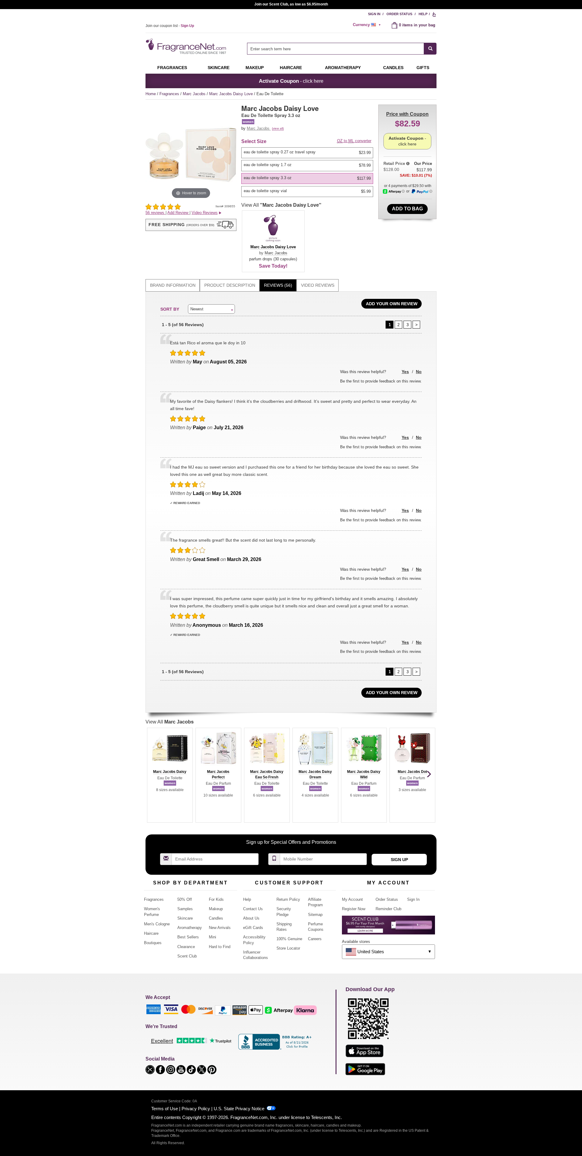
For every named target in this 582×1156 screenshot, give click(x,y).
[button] (191, 225)
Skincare (218, 67)
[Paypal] (223, 1009)
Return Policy (288, 899)
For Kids (216, 899)
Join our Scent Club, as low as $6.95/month (291, 4)
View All (281, 205)
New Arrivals (220, 927)
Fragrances (172, 67)
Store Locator (288, 948)
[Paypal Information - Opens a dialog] (421, 192)
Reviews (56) (278, 285)
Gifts (422, 67)
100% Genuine (289, 939)
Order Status (399, 14)
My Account (352, 899)
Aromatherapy (189, 927)
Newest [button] (196, 309)
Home (151, 94)
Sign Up (399, 859)
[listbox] (308, 172)
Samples (185, 909)
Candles (216, 918)
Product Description (229, 285)
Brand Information (173, 285)
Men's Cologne (157, 924)
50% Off (184, 899)
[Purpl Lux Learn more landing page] (388, 927)
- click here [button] (291, 81)
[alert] (368, 25)
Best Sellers (188, 937)
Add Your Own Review (391, 303)
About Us (251, 918)
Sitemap (315, 914)
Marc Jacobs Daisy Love (231, 94)
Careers (315, 939)
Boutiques (153, 943)
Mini (212, 937)
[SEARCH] (430, 49)
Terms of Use (164, 1108)
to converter (354, 141)
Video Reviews (317, 285)
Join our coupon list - (170, 26)
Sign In (374, 14)
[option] (307, 152)
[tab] (173, 285)
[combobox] (341, 49)
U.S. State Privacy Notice (239, 1108)
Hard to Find (219, 946)
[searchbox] (335, 49)
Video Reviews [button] (205, 212)
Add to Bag (407, 208)
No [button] (419, 371)
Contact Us (253, 909)
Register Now (353, 909)
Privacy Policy (196, 1108)
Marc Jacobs (195, 94)
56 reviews (156, 212)
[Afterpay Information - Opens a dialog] (394, 191)
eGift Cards (253, 927)
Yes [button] (405, 371)
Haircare (291, 67)
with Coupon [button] (407, 114)
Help (423, 14)
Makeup (255, 67)
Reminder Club (388, 909)
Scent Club (187, 956)
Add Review (178, 212)
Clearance (186, 946)
